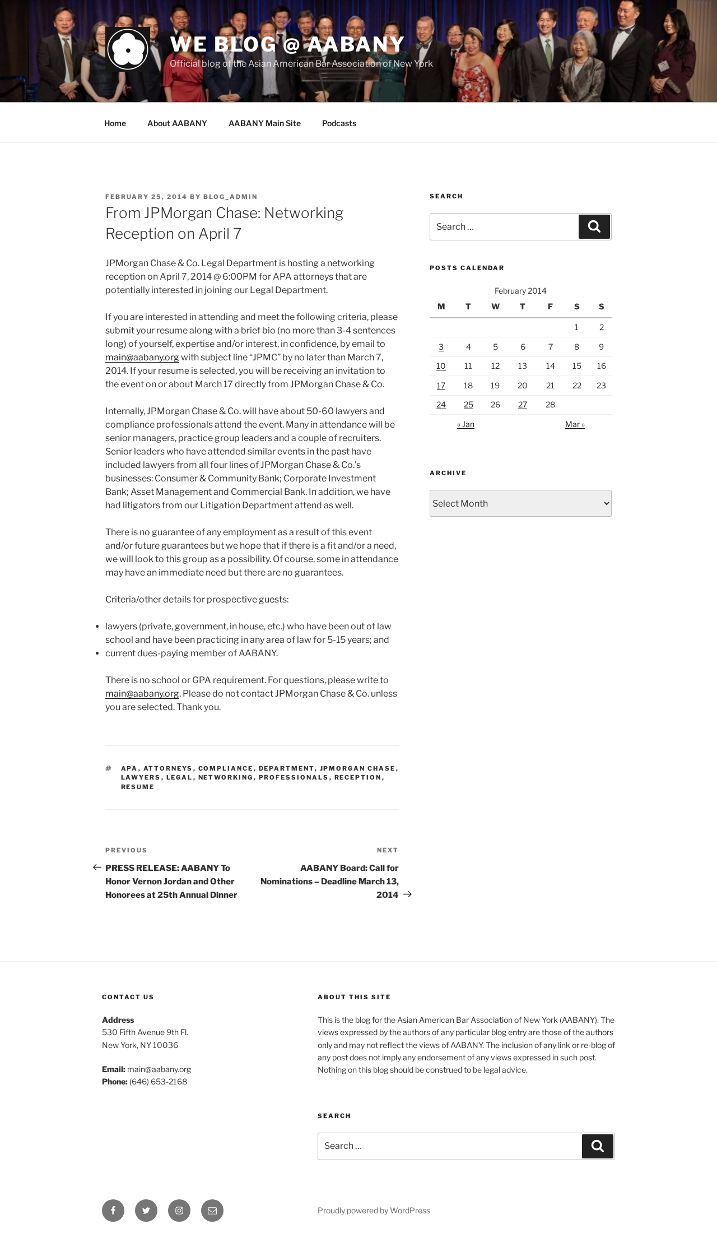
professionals (294, 777)
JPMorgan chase (358, 768)
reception (358, 777)
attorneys (168, 768)
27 (522, 404)
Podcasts (339, 123)
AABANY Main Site (265, 123)
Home (115, 123)
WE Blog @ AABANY (288, 44)
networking (226, 777)
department (287, 768)
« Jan (465, 424)
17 (441, 385)
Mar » (575, 424)
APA (129, 768)
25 (468, 404)
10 (441, 365)
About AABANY (177, 123)
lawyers (141, 777)
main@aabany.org (142, 357)
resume (138, 787)
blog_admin (230, 197)
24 (441, 404)
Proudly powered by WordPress (374, 1210)
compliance (226, 768)
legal (179, 777)
